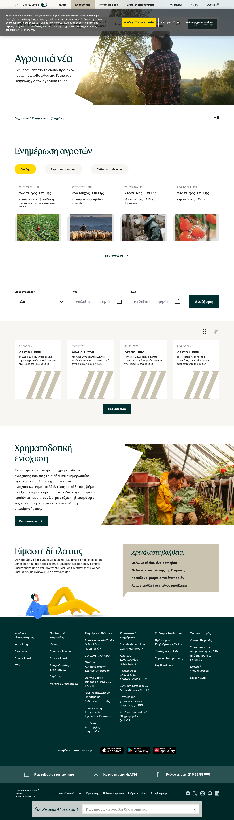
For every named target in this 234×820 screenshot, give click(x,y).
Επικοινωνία (198, 678)
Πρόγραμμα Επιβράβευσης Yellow (168, 642)
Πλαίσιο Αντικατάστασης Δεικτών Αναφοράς (97, 666)
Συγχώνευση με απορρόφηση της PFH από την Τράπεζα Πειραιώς (204, 653)
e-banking (21, 644)
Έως (133, 292)
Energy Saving (31, 4)
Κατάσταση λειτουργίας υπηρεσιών (92, 727)
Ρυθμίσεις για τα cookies (199, 22)
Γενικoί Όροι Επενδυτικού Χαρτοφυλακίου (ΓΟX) (134, 675)
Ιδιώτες (54, 644)
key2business (164, 665)
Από (75, 292)
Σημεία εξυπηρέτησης (169, 658)
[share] (216, 118)
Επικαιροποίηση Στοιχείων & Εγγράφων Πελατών (98, 712)
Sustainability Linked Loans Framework (133, 646)
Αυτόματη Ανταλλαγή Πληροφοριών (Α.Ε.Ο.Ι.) (133, 716)
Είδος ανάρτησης (25, 292)
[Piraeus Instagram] (202, 793)
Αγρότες (55, 676)
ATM (17, 665)
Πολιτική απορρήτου (113, 793)
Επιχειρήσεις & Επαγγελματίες (32, 118)
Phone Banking (24, 658)
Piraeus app (22, 651)
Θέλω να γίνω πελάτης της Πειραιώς (158, 570)
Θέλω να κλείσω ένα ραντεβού (154, 563)
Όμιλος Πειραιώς (201, 640)
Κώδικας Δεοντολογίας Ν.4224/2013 (129, 659)
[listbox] (41, 301)
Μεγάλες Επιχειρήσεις (64, 684)
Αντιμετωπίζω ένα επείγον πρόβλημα (159, 585)
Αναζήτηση (204, 301)
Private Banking (60, 658)
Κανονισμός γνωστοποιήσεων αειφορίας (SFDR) (131, 701)
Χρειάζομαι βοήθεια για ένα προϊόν (158, 577)
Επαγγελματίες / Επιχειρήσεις (60, 667)
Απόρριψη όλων (170, 22)
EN (16, 5)
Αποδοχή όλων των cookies (139, 22)
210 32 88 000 (199, 774)
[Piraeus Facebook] (188, 793)
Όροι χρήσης (92, 793)
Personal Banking (61, 651)
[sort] (216, 332)
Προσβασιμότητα (159, 793)
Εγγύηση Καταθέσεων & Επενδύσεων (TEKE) (134, 688)
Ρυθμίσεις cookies (137, 793)
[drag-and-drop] (205, 332)
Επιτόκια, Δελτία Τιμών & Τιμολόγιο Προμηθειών (99, 644)
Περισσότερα (114, 255)
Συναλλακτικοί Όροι (97, 655)
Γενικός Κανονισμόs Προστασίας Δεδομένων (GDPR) (97, 697)
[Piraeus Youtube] (210, 793)
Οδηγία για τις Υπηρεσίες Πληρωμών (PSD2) (99, 682)
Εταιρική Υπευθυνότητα (199, 669)
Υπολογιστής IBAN (166, 651)
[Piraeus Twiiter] (195, 793)
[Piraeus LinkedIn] (217, 793)
